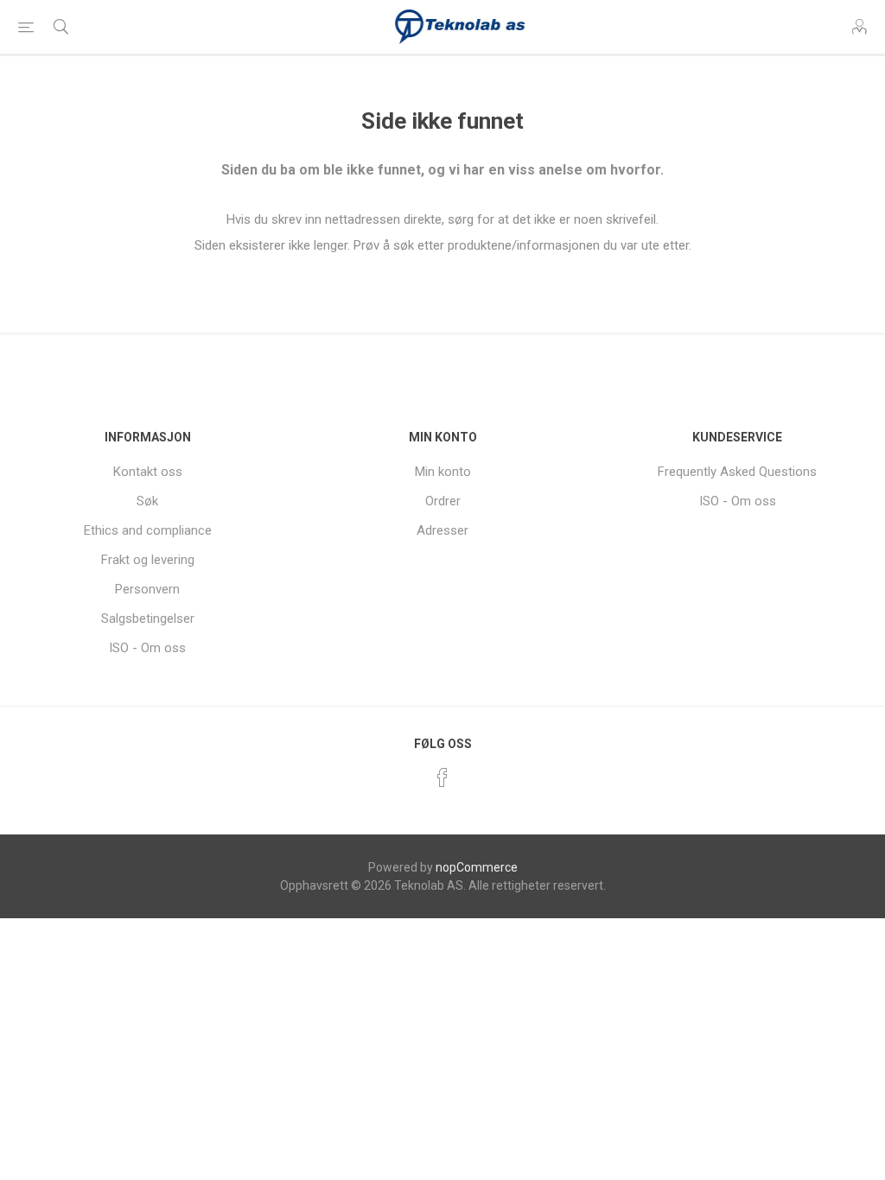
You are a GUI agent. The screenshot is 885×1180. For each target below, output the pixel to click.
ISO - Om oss (147, 648)
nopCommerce (477, 867)
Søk (147, 501)
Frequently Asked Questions (737, 471)
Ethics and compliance (148, 530)
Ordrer (443, 501)
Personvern (147, 589)
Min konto (443, 471)
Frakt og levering (147, 560)
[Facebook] (442, 777)
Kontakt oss (147, 471)
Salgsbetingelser (147, 618)
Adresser (442, 530)
